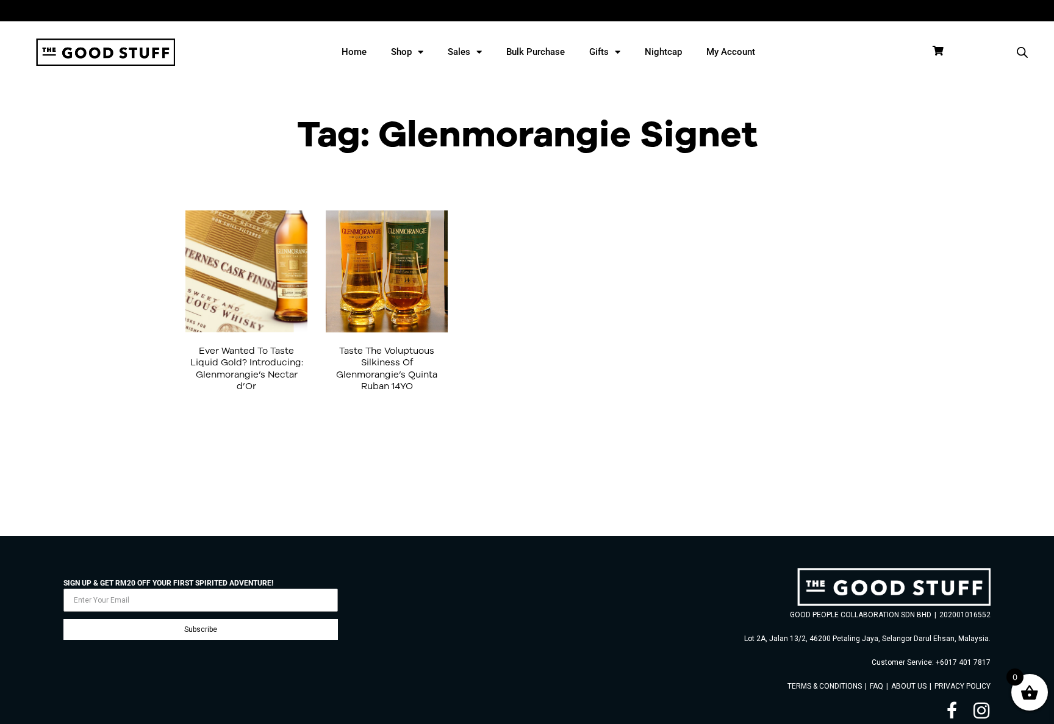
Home (354, 51)
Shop (401, 51)
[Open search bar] (1022, 52)
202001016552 (965, 615)
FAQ (876, 686)
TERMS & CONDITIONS (824, 686)
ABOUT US (909, 686)
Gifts (599, 51)
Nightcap (663, 51)
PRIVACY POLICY (962, 686)
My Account (730, 51)
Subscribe (200, 629)
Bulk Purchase (535, 51)
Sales (459, 51)
